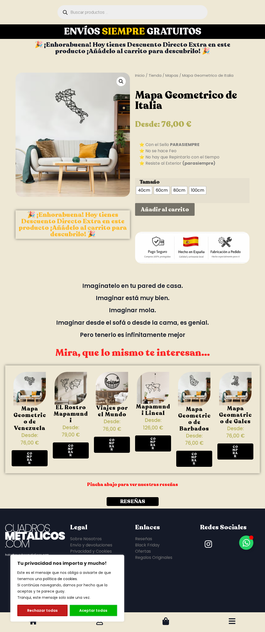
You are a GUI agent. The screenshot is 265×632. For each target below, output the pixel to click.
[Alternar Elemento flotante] (246, 543)
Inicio (140, 75)
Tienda (155, 75)
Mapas (171, 75)
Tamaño (149, 182)
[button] (121, 81)
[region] (67, 588)
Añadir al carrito (165, 209)
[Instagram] (208, 544)
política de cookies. (60, 578)
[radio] (144, 190)
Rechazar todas (42, 610)
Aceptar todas (93, 610)
